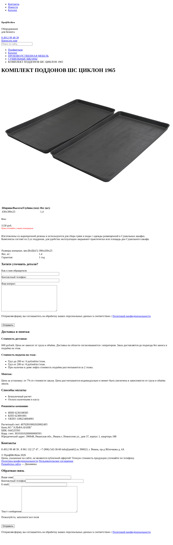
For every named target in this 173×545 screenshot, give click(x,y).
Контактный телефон (13, 480)
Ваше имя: (7, 477)
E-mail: (5, 484)
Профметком (15, 49)
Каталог (12, 10)
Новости (13, 7)
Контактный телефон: (13, 277)
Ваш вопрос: (8, 283)
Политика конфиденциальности (19, 461)
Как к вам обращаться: (14, 270)
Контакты (13, 4)
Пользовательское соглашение (56, 461)
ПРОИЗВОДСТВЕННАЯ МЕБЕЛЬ (28, 55)
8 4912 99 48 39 (10, 37)
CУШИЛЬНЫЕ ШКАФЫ (22, 58)
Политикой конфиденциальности (131, 316)
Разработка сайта (11, 464)
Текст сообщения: (11, 511)
